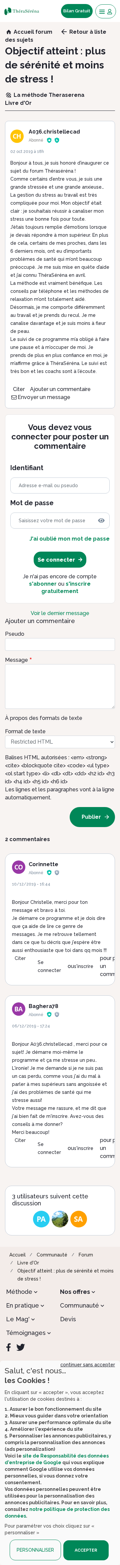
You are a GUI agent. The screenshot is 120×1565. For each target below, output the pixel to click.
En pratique (22, 1305)
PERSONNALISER (35, 1550)
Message (16, 660)
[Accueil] (24, 11)
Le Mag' (18, 1319)
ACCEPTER (86, 1550)
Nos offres (75, 1291)
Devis (68, 1319)
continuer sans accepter (87, 1364)
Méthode (19, 1291)
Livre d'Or (28, 1262)
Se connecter (49, 966)
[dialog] (60, 1463)
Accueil (17, 1254)
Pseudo (14, 634)
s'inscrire (83, 966)
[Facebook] (8, 1347)
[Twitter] (20, 1347)
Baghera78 (43, 1006)
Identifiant (26, 468)
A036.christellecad (54, 132)
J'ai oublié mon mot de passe (69, 539)
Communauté (52, 1254)
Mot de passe (32, 503)
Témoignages (26, 1332)
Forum (86, 1254)
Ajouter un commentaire (60, 389)
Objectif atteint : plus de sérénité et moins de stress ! (65, 1275)
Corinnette (43, 864)
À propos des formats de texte (43, 718)
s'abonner (43, 584)
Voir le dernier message (60, 613)
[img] (101, 521)
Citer (19, 389)
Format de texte (25, 731)
